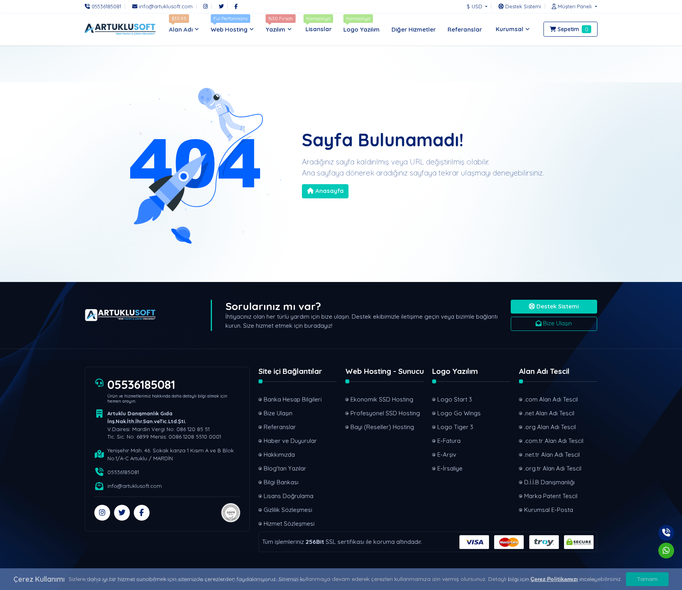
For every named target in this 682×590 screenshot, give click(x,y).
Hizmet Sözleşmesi (289, 523)
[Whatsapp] (666, 550)
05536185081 (141, 384)
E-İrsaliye (450, 468)
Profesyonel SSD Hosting (385, 413)
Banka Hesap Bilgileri (293, 399)
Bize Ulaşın (556, 323)
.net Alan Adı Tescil (549, 413)
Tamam (647, 579)
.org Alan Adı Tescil (550, 427)
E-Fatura (449, 440)
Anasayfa (329, 190)
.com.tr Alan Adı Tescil (553, 440)
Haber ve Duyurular (290, 440)
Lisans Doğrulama (288, 496)
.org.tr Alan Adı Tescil (552, 468)
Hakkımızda (279, 454)
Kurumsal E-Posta (548, 509)
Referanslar (280, 427)
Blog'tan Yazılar (285, 468)
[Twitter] (221, 6)
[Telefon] (666, 533)
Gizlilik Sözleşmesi (288, 509)
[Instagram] (205, 6)
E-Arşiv (446, 454)
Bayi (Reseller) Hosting (382, 427)
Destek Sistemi (557, 306)
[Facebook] (236, 6)
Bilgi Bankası (281, 482)
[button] (572, 6)
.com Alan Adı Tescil (551, 399)
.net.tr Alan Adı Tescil (552, 454)
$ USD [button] (475, 6)
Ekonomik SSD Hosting (381, 399)
